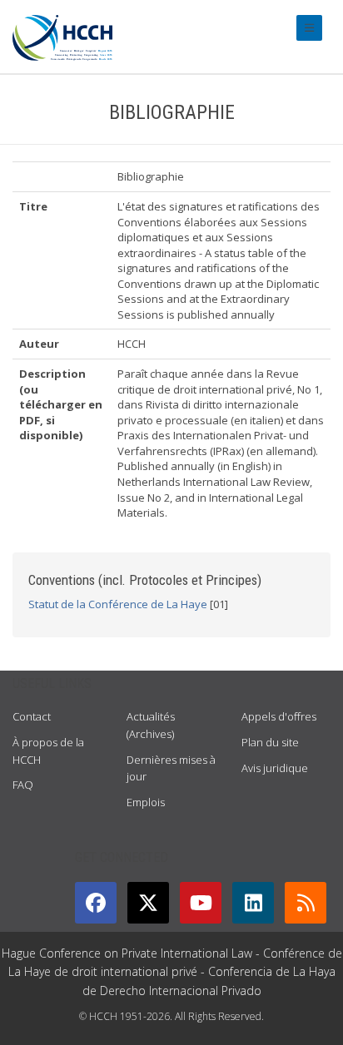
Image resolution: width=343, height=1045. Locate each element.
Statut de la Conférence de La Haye (117, 604)
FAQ (22, 784)
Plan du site (270, 742)
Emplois (146, 802)
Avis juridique (274, 767)
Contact (31, 716)
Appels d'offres (278, 716)
